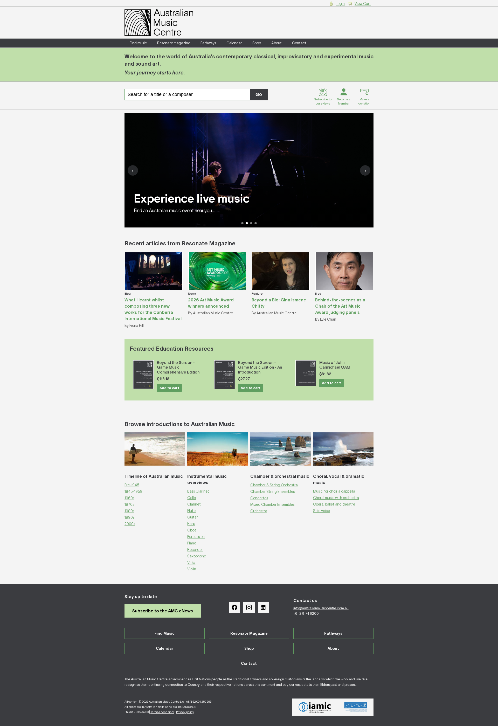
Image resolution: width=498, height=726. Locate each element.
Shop (256, 43)
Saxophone (196, 556)
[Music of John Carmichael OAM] (305, 373)
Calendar (234, 43)
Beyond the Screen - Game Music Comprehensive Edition (178, 367)
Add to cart (169, 388)
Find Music (165, 633)
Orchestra (258, 511)
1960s (129, 498)
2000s (130, 524)
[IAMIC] (315, 707)
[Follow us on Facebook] (234, 607)
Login (340, 4)
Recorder (195, 550)
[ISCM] (355, 707)
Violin (191, 569)
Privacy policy (185, 712)
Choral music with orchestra (336, 498)
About (276, 43)
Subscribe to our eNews (322, 101)
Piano (191, 543)
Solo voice (321, 511)
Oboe (191, 530)
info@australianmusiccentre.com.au (321, 608)
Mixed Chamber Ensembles (272, 504)
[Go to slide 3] (251, 223)
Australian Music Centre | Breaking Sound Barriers (159, 22)
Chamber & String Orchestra (274, 485)
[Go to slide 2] (247, 223)
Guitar (192, 517)
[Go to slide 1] (242, 223)
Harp (191, 524)
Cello (191, 498)
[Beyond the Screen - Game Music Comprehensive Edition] (143, 374)
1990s (129, 517)
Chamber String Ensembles (272, 491)
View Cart (363, 4)
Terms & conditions (162, 712)
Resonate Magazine (249, 633)
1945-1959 (133, 491)
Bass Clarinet (198, 491)
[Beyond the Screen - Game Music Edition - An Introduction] (224, 375)
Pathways (208, 43)
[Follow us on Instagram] (249, 607)
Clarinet (194, 504)
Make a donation (364, 101)
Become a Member (343, 101)
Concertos (259, 498)
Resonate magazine (173, 43)
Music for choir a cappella (334, 491)
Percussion (196, 537)
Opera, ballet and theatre (334, 504)
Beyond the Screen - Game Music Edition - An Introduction (260, 367)
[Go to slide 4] (255, 223)
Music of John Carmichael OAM (334, 365)
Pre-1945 (132, 485)
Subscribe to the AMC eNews (162, 611)
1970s (129, 504)
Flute (191, 511)
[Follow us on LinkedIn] (263, 607)
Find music (138, 43)
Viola (191, 563)
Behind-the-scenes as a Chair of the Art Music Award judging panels (340, 306)
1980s (129, 511)
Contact (299, 43)
